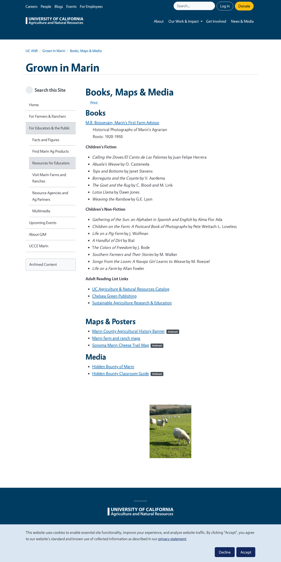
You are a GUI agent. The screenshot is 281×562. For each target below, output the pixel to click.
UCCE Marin (38, 245)
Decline (225, 552)
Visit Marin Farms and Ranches (49, 178)
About (159, 21)
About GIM (37, 234)
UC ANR (32, 51)
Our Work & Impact (183, 21)
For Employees (91, 6)
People (46, 6)
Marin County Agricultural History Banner (135, 331)
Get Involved (216, 21)
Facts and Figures (45, 139)
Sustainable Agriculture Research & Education (132, 302)
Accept (245, 552)
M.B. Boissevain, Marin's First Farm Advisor (122, 122)
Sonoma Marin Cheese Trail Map (127, 345)
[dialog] (140, 543)
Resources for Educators (51, 162)
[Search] (212, 6)
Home (34, 104)
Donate (244, 5)
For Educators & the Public (49, 127)
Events (71, 6)
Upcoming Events (42, 222)
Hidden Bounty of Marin (113, 366)
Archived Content (43, 264)
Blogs (59, 6)
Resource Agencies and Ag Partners (50, 196)
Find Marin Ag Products (50, 151)
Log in (225, 5)
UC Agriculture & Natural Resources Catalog (130, 288)
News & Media (242, 21)
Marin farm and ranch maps (116, 338)
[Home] (54, 21)
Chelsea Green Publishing (114, 295)
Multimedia (41, 210)
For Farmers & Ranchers (47, 116)
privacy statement (172, 538)
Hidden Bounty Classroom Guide (127, 373)
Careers (31, 6)
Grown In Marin (53, 51)
